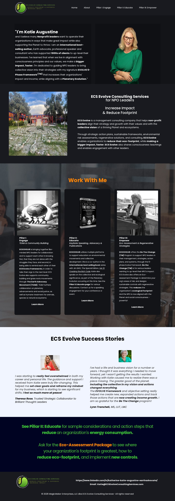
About (87, 7)
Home (74, 7)
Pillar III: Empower (148, 7)
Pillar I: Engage (103, 7)
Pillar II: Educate (125, 7)
